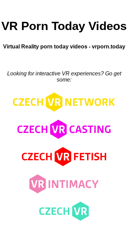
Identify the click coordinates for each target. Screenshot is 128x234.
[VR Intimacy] (64, 195)
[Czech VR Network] (64, 113)
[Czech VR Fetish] (64, 168)
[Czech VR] (64, 222)
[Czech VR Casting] (64, 140)
